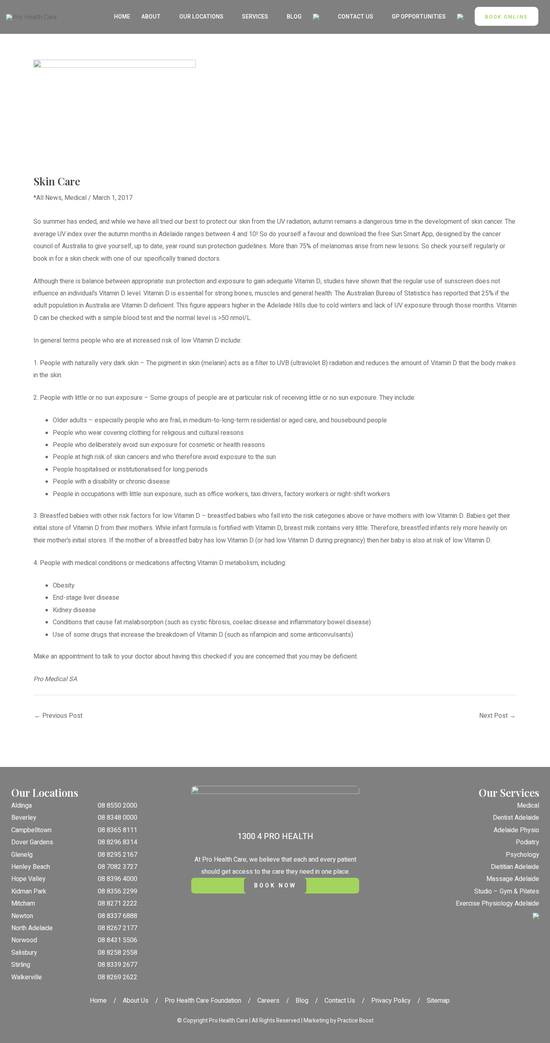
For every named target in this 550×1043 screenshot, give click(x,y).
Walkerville (26, 977)
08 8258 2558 (117, 953)
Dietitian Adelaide (515, 867)
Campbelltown (31, 830)
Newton (22, 916)
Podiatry (527, 842)
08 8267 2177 (117, 928)
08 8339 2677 (117, 965)
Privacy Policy (391, 1001)
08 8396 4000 (117, 879)
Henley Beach (30, 867)
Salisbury (24, 953)
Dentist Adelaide (516, 818)
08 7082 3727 (117, 867)
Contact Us (340, 1001)
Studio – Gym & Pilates (506, 891)
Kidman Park (28, 891)
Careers (268, 1001)
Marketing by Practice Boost (339, 1020)
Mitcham (23, 903)
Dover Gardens (32, 842)
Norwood (24, 940)
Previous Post (58, 716)
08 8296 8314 (117, 842)
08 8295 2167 (117, 855)
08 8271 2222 (117, 903)
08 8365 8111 (117, 830)
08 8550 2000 (117, 805)
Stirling (20, 965)
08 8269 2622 (117, 977)
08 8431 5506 (117, 940)
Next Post (497, 716)
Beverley (23, 818)
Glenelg (22, 855)
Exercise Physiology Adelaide (497, 903)
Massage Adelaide (512, 879)
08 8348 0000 (117, 818)
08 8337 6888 (117, 916)
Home (98, 1001)
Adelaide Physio (516, 830)
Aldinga (21, 805)
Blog (302, 1001)
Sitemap (438, 1001)
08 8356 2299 (117, 891)
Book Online (506, 17)
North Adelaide (32, 928)
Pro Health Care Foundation (203, 1001)
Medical (75, 198)
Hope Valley (28, 879)
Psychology (522, 855)
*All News (47, 198)
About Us (136, 1001)
